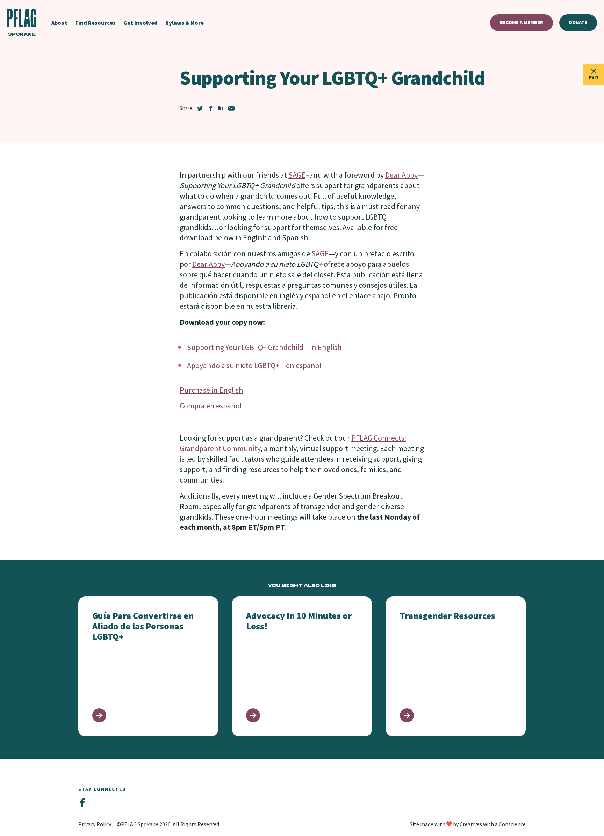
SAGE (296, 175)
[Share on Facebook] (210, 108)
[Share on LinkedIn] (221, 108)
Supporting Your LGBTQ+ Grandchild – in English (264, 347)
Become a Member (521, 22)
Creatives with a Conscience (493, 824)
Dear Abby (401, 175)
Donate (578, 22)
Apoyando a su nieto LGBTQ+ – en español (254, 365)
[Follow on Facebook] (82, 803)
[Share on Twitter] (200, 108)
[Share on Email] (231, 108)
